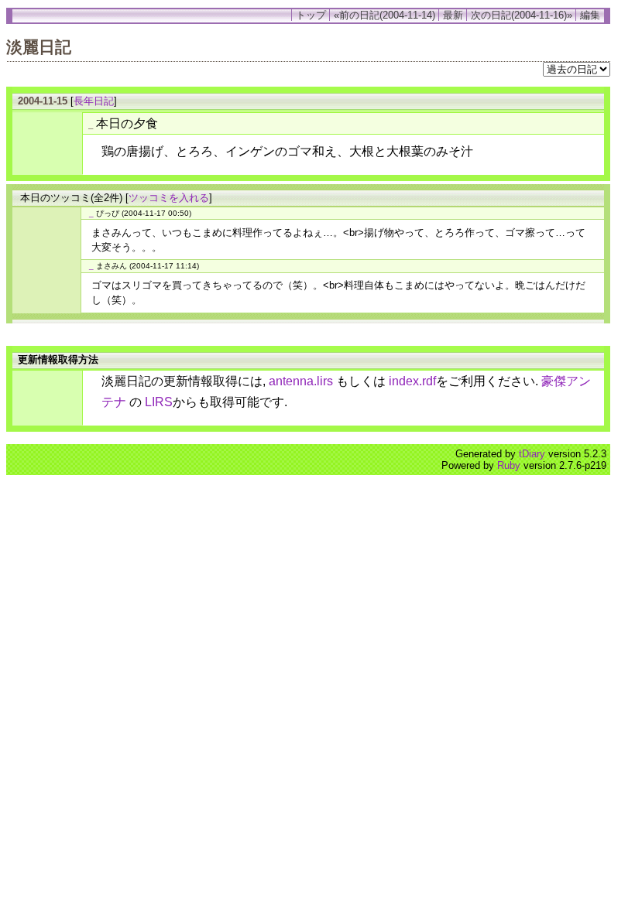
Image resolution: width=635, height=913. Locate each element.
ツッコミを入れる (169, 197)
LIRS (159, 402)
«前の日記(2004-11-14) (384, 15)
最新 (453, 15)
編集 (590, 15)
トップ (311, 15)
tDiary (532, 454)
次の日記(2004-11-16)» (521, 15)
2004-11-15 (42, 101)
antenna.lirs (301, 381)
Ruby (508, 465)
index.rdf (412, 381)
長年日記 (94, 101)
